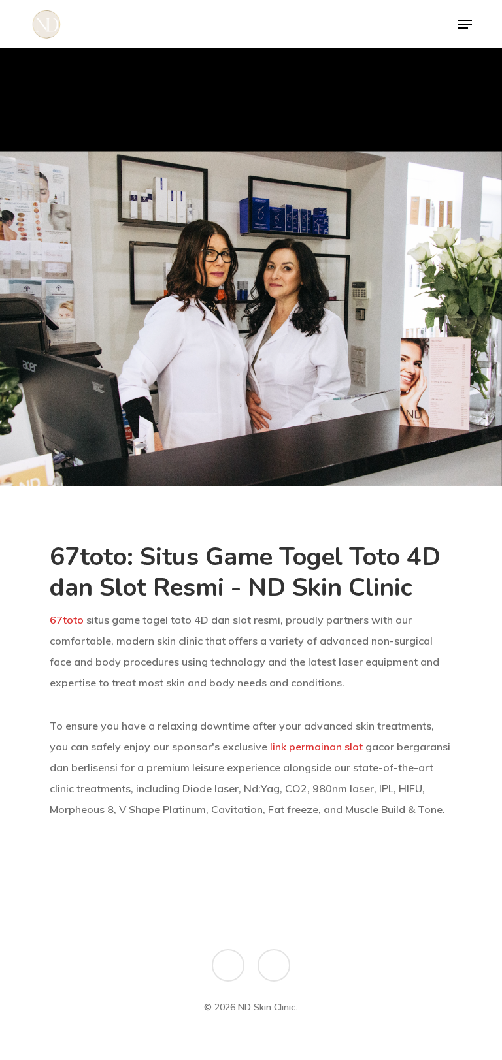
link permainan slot (316, 746)
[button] (465, 24)
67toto (67, 619)
